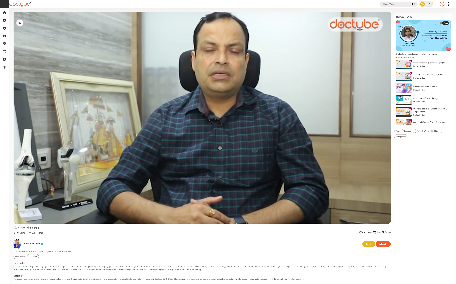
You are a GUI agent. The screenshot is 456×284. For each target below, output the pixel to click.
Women (427, 131)
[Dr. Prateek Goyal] (18, 244)
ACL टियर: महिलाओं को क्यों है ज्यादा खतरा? (428, 75)
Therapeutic (407, 131)
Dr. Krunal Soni (419, 66)
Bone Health (20, 256)
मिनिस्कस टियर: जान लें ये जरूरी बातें (426, 87)
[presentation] (4, 4)
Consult (368, 244)
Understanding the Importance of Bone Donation (416, 54)
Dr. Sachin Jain (419, 90)
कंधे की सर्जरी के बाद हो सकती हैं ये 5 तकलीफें (429, 63)
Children (437, 131)
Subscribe (383, 244)
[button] (426, 4)
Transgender (401, 137)
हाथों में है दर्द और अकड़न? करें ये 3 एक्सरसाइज (429, 122)
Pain (397, 131)
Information (33, 256)
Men (418, 131)
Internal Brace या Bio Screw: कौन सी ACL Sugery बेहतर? (430, 110)
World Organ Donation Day (405, 57)
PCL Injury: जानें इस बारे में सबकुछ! (426, 98)
